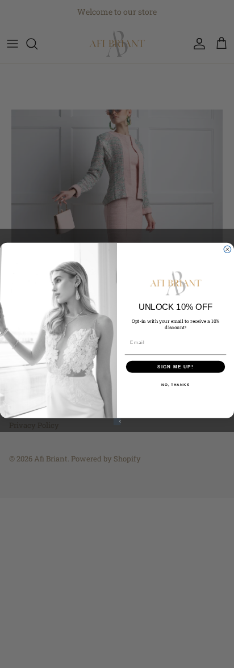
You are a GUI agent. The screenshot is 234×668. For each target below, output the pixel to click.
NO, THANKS (175, 384)
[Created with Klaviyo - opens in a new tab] (117, 422)
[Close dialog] (227, 249)
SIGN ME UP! (175, 366)
